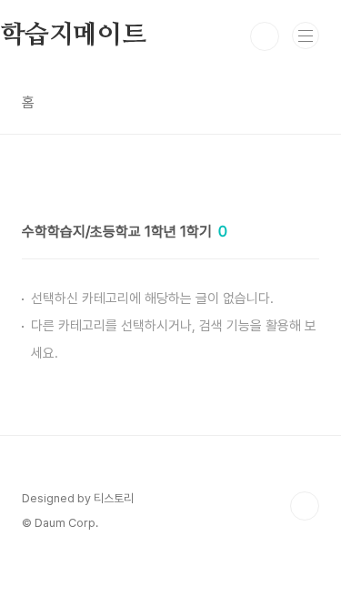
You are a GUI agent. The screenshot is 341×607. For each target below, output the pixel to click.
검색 (264, 36)
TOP (304, 506)
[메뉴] (305, 35)
